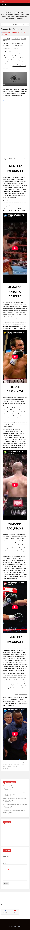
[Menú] (2, 1)
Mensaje (6, 869)
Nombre (6, 856)
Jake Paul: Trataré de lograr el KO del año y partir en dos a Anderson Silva (15, 793)
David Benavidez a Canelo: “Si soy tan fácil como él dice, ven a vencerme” (15, 805)
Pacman (9, 766)
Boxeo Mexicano (16, 38)
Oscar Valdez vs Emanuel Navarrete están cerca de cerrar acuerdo (14, 811)
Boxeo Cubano (6, 38)
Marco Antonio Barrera (18, 764)
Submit (6, 883)
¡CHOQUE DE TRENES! (21, 694)
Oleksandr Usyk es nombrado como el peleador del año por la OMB (14, 799)
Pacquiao (15, 766)
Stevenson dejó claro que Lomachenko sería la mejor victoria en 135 (14, 787)
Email (5, 863)
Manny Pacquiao (7, 764)
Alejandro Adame (6, 48)
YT (14, 912)
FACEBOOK (5, 912)
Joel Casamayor (10, 763)
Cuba (4, 763)
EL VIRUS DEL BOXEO (15, 12)
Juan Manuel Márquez (21, 763)
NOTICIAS (5, 40)
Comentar (5, 768)
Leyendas (23, 38)
